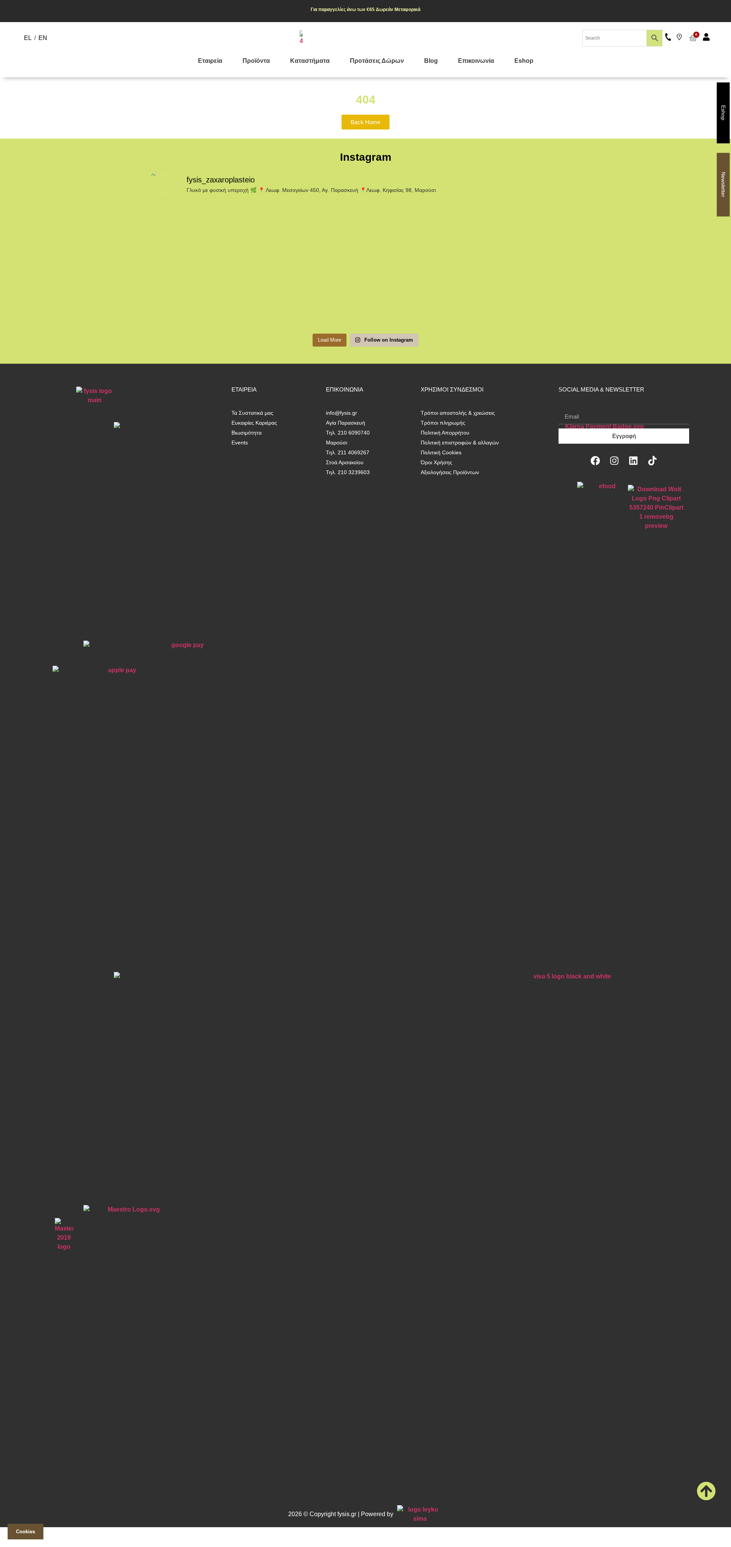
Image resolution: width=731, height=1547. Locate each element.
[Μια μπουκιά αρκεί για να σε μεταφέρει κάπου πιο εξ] (311, 258)
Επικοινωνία (476, 61)
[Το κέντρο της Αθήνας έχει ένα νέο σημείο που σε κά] (420, 267)
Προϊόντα (256, 61)
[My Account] (706, 37)
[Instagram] (614, 460)
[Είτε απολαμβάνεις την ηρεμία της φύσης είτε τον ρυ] (530, 240)
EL (28, 38)
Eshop (523, 61)
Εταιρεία (210, 61)
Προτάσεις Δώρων (377, 61)
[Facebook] (595, 460)
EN (42, 38)
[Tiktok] (652, 460)
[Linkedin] (633, 460)
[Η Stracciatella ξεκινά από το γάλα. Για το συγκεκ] (201, 263)
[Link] (679, 37)
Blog (431, 61)
